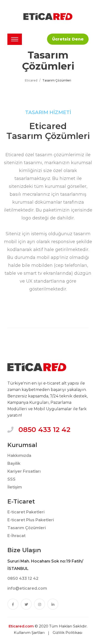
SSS (11, 479)
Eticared (31, 80)
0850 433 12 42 (44, 429)
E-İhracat (16, 535)
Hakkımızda (19, 455)
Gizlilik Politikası (67, 632)
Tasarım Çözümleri (26, 527)
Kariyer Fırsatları (24, 471)
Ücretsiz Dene (68, 39)
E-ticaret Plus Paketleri (30, 520)
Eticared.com (21, 626)
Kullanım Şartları (29, 632)
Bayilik (13, 463)
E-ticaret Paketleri (26, 512)
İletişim (14, 487)
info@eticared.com (27, 588)
